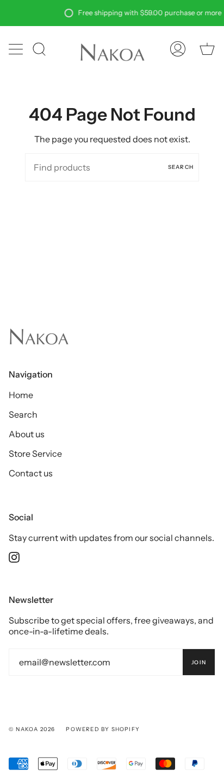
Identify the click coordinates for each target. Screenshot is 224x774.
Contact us (31, 473)
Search (181, 167)
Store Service (35, 453)
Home (21, 394)
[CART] (207, 48)
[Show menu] (17, 49)
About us (27, 434)
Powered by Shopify (103, 729)
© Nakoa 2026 (32, 729)
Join (198, 662)
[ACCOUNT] (178, 48)
